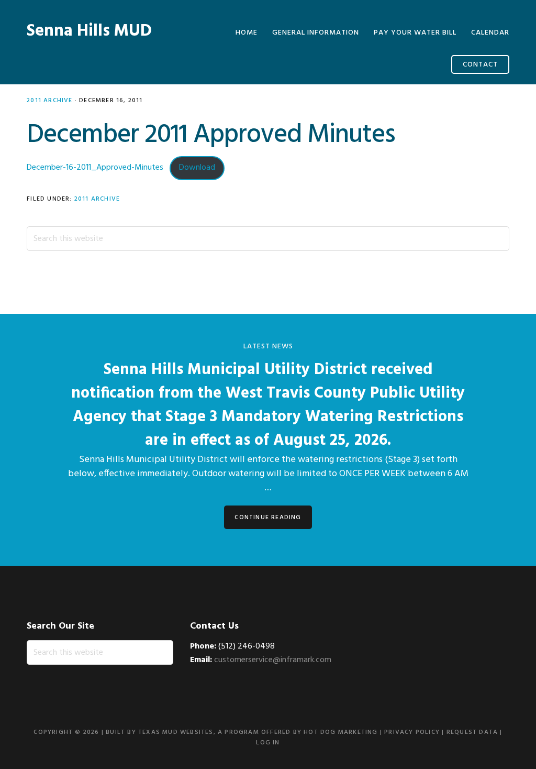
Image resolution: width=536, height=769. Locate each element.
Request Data (472, 732)
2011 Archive (49, 100)
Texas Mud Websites (176, 732)
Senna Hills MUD (89, 31)
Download (197, 167)
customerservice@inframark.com (272, 660)
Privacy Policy (412, 732)
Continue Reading (267, 517)
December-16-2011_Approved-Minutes (95, 167)
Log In (268, 743)
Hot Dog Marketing (340, 732)
